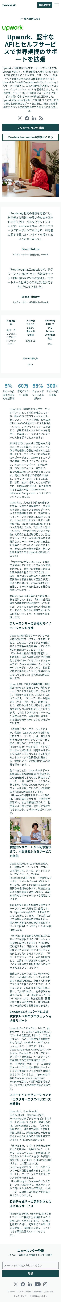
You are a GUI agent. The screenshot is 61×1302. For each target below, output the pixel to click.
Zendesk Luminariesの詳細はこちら (30, 137)
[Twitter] (15, 1284)
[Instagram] (45, 1284)
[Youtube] (38, 1284)
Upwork (14, 409)
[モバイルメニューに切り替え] (56, 5)
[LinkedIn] (30, 1284)
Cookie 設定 (48, 1291)
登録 (30, 1274)
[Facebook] (22, 1284)
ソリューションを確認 (30, 128)
